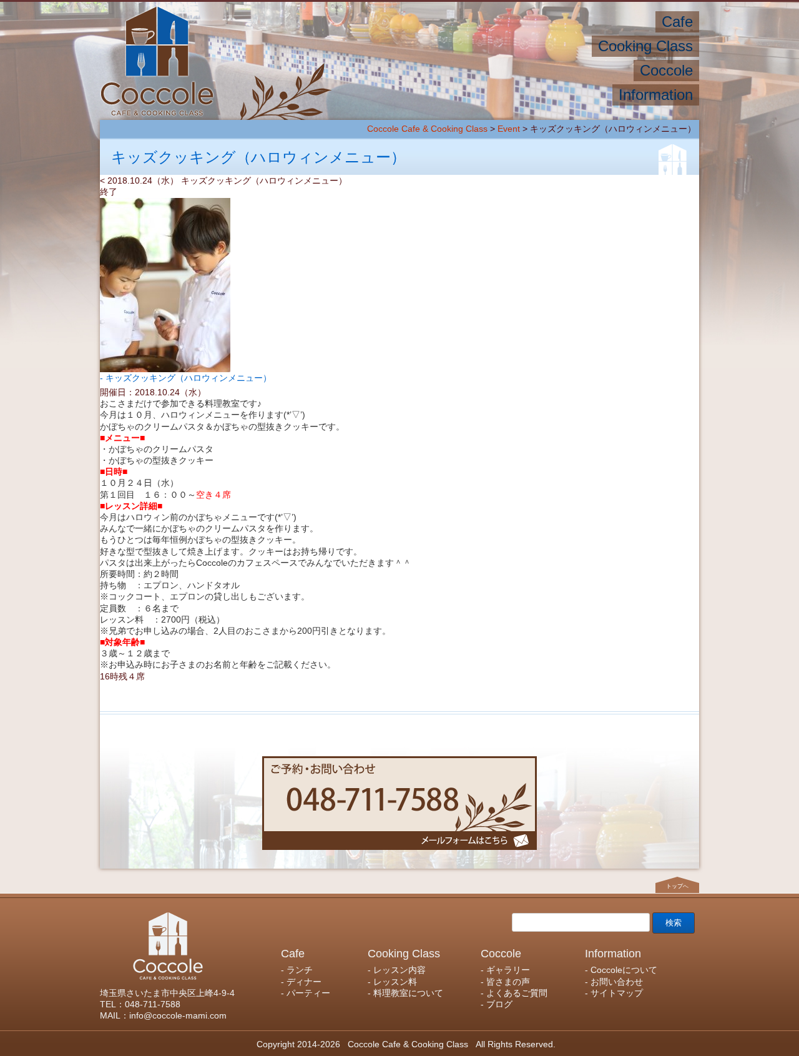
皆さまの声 (535, 70)
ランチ (633, 21)
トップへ (677, 886)
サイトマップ (405, 95)
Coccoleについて (566, 95)
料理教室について (401, 46)
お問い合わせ (481, 95)
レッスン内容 (554, 46)
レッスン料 (482, 46)
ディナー (583, 21)
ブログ (393, 70)
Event (509, 129)
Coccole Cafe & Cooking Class (427, 129)
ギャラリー (600, 70)
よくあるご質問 (459, 70)
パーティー (523, 21)
